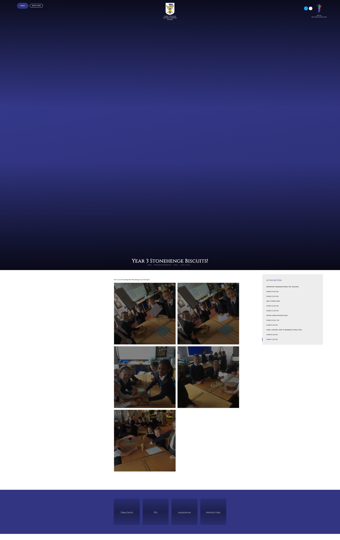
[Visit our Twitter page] (306, 8)
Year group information (162, 265)
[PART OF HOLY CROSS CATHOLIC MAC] (319, 8)
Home (149, 265)
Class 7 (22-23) (185, 265)
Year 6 (176, 265)
